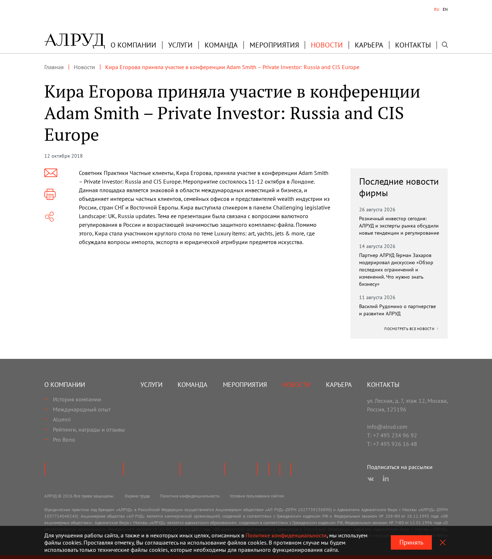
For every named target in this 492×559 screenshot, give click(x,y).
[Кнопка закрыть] (443, 542)
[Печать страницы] (50, 194)
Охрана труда (137, 496)
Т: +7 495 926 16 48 (392, 443)
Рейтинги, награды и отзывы (89, 429)
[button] (133, 45)
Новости (327, 45)
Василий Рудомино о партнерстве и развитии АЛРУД (397, 310)
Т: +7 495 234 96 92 (392, 435)
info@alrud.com (387, 426)
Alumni (62, 419)
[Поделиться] (49, 217)
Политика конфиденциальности (190, 496)
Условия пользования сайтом (257, 496)
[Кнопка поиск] (444, 44)
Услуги (180, 45)
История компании (77, 399)
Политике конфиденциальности (286, 535)
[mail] (50, 172)
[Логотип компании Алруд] (74, 41)
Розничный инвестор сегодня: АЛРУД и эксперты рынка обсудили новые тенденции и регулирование (399, 225)
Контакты (413, 45)
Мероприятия (274, 45)
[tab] (437, 9)
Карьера (369, 45)
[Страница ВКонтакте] (370, 479)
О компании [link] (133, 45)
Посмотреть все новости (409, 328)
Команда (221, 45)
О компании (64, 384)
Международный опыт (82, 409)
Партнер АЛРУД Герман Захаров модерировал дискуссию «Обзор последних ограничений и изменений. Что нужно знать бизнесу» (396, 269)
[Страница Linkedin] (386, 479)
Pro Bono (64, 439)
